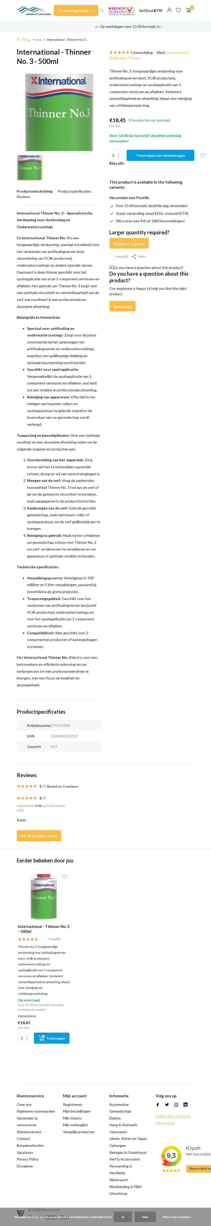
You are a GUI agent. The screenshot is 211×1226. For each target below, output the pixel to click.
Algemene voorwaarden (36, 1111)
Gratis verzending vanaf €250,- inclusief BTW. (152, 213)
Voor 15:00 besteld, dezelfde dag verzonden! (152, 205)
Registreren (72, 1104)
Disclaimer (25, 1166)
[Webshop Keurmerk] (121, 10)
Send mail (122, 306)
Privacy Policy (28, 1159)
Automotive (119, 1104)
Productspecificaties (74, 191)
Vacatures (25, 1152)
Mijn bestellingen (77, 1111)
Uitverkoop (118, 1193)
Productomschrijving (34, 191)
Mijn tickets (72, 1118)
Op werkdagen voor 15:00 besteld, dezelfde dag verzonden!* (149, 26)
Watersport (118, 1180)
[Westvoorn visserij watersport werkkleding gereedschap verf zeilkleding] (34, 10)
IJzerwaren (118, 1132)
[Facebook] (158, 1105)
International (177, 52)
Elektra (115, 1118)
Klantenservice (29, 1132)
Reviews (23, 196)
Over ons (24, 1104)
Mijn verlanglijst (75, 1125)
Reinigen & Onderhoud (127, 1152)
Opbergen (117, 1145)
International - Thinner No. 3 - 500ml (43, 929)
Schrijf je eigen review (39, 836)
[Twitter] (167, 1105)
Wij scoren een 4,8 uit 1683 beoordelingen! (150, 221)
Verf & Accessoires (124, 1159)
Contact (23, 1138)
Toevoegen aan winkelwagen (160, 155)
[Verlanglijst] (178, 10)
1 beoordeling (142, 52)
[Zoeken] (102, 10)
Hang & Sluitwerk (123, 1125)
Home (37, 40)
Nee (145, 1217)
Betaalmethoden (30, 1145)
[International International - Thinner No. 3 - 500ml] (43, 897)
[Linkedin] (185, 1105)
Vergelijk (122, 256)
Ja (122, 1217)
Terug (25, 40)
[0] (187, 10)
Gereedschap (120, 1111)
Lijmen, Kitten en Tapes (128, 1138)
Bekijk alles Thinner (124, 58)
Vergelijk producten (79, 1132)
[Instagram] (176, 1105)
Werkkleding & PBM (125, 1186)
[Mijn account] (169, 10)
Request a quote (129, 243)
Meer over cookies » (176, 1217)
